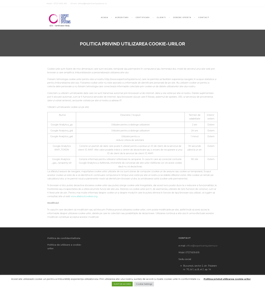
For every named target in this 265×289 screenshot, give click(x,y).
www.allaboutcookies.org (84, 196)
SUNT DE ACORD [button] (122, 284)
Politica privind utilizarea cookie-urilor (227, 279)
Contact (203, 18)
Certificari (143, 18)
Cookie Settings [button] (144, 284)
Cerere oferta (182, 18)
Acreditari (122, 18)
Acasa (104, 18)
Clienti (161, 18)
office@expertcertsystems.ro (201, 245)
